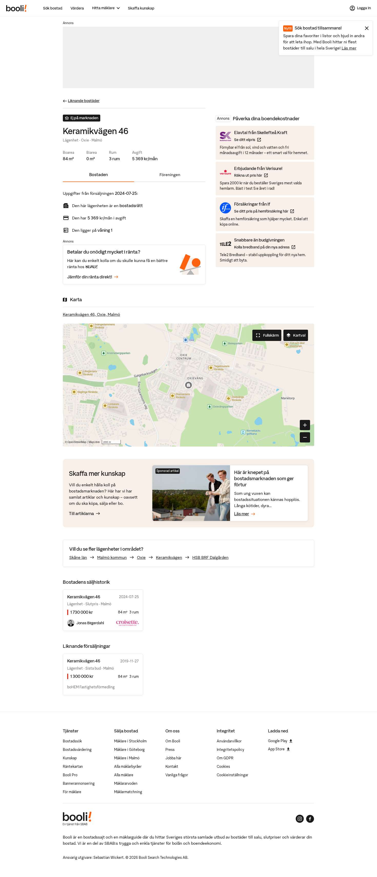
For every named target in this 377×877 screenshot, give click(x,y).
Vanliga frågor (176, 775)
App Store (276, 749)
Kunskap (70, 758)
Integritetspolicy (230, 749)
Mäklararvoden (125, 783)
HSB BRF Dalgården (210, 557)
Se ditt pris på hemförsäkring (264, 211)
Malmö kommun (112, 557)
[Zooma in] (305, 425)
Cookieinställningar (232, 775)
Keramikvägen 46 (83, 660)
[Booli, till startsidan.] (16, 8)
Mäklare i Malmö (127, 758)
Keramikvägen (169, 557)
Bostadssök (72, 741)
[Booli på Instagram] (300, 819)
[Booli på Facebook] (310, 819)
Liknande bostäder (84, 100)
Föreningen (170, 174)
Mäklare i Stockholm (130, 741)
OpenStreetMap (76, 442)
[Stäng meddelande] (367, 28)
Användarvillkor (229, 741)
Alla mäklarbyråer (128, 766)
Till (81, 513)
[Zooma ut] (305, 437)
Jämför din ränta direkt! (89, 276)
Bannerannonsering (79, 783)
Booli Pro (70, 775)
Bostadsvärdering (77, 749)
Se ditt (260, 139)
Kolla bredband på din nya (264, 246)
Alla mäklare (123, 775)
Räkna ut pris (258, 175)
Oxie (141, 557)
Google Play (277, 741)
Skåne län (78, 557)
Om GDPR (225, 758)
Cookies (223, 766)
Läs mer (349, 48)
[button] (188, 385)
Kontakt (171, 766)
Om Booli (172, 741)
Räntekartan (73, 766)
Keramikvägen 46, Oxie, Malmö (91, 314)
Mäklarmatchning (128, 792)
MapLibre (94, 442)
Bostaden (98, 174)
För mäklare (72, 792)
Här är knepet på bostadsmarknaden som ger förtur (264, 478)
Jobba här (173, 758)
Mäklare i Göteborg (129, 749)
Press (170, 749)
